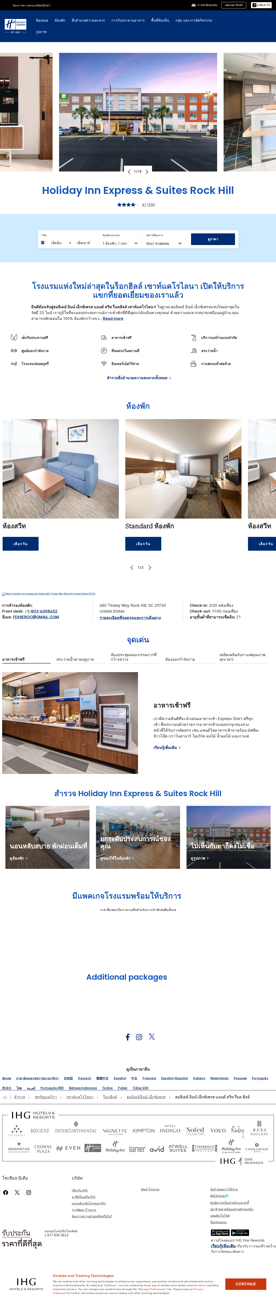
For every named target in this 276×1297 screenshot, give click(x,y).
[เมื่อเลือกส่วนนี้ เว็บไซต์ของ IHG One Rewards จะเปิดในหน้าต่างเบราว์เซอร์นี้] (242, 1161)
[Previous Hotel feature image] (129, 172)
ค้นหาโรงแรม (150, 1189)
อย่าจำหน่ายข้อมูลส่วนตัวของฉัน (231, 1209)
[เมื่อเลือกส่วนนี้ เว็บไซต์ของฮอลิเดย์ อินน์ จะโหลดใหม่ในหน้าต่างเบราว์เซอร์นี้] (115, 1148)
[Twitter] (17, 1192)
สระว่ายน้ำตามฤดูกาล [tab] (75, 659)
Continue (246, 1284)
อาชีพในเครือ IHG (84, 1197)
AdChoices (218, 1196)
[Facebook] (6, 1192)
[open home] (6, 1097)
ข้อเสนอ (42, 20)
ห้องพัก (60, 20)
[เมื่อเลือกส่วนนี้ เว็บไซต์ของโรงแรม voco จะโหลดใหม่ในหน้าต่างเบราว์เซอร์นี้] (218, 1130)
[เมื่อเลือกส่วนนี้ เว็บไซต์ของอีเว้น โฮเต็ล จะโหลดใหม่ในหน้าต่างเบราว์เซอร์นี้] (68, 1148)
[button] (261, 5)
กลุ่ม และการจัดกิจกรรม (194, 20)
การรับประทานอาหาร (128, 20)
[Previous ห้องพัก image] (132, 567)
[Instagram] (28, 1192)
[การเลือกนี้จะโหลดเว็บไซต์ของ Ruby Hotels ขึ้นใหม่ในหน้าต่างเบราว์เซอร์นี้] (237, 1130)
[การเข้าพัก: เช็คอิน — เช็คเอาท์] (67, 243)
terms (202, 1285)
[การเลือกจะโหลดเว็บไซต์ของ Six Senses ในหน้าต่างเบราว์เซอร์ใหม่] (16, 1130)
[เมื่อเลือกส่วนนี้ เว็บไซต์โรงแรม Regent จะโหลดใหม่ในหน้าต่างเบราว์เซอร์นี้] (40, 1130)
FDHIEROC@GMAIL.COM (36, 617)
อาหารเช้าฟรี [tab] (13, 659)
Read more (113, 318)
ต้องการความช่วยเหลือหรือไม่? (31, 5)
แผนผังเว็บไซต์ (220, 1215)
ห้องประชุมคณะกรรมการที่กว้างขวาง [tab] (134, 657)
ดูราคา (213, 239)
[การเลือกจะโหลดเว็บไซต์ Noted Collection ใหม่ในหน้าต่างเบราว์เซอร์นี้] (195, 1130)
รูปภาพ (41, 32)
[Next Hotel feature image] (146, 172)
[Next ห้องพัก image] (149, 567)
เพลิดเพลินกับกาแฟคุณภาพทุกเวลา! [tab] (242, 657)
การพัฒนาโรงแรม (84, 1210)
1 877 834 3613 (56, 1235)
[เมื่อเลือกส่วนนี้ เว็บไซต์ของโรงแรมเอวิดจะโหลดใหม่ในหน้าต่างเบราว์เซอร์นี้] (157, 1148)
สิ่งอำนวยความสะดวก (88, 20)
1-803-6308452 (42, 611)
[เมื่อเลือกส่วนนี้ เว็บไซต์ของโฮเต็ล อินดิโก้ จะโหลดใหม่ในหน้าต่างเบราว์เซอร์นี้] (170, 1130)
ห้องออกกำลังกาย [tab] (180, 659)
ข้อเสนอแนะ (218, 1222)
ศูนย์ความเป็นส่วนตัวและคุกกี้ (229, 1202)
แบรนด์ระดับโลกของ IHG (89, 1203)
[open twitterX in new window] (149, 1037)
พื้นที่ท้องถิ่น (160, 20)
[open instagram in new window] (137, 1037)
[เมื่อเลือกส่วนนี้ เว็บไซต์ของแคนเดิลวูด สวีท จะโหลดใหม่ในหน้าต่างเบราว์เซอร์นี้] (256, 1148)
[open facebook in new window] (125, 1037)
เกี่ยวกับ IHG (80, 1190)
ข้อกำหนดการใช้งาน (224, 1189)
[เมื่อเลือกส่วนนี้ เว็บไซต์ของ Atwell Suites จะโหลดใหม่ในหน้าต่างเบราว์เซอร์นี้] (178, 1148)
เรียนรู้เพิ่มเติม (165, 747)
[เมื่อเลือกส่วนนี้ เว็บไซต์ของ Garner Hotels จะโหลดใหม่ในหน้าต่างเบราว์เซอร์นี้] (137, 1148)
